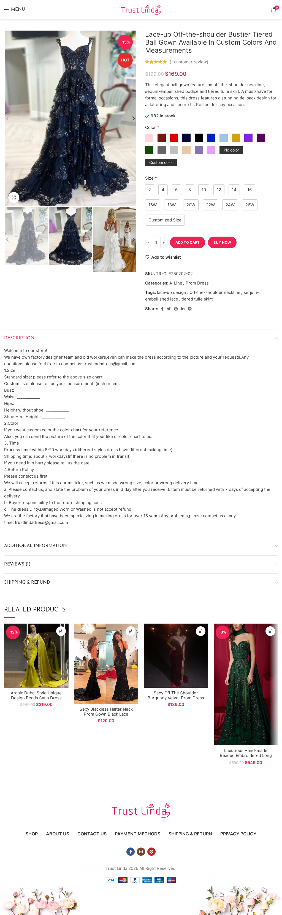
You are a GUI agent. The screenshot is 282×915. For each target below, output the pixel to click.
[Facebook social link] (162, 308)
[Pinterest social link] (176, 308)
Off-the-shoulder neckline (214, 292)
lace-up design (171, 292)
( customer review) (189, 61)
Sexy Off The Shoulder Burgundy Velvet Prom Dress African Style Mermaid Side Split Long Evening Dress (176, 700)
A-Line (175, 283)
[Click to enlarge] (13, 197)
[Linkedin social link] (183, 308)
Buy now (222, 242)
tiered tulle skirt (197, 299)
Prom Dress (197, 283)
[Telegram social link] (189, 308)
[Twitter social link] (168, 308)
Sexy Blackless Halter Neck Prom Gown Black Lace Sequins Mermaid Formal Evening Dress (106, 716)
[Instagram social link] (141, 852)
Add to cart (187, 242)
